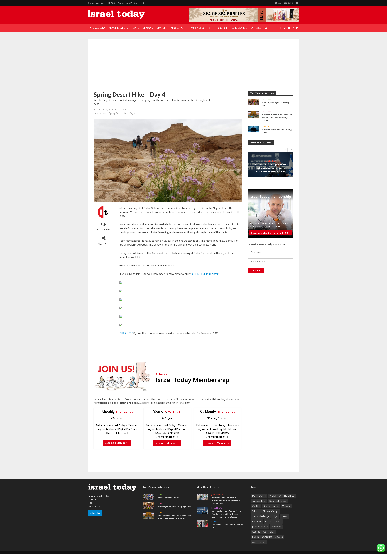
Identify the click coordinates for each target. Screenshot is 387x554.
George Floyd (259, 531)
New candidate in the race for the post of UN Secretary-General (277, 117)
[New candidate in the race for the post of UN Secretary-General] (253, 114)
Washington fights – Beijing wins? (275, 104)
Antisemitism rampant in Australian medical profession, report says (226, 500)
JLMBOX (111, 3)
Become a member (96, 3)
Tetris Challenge (260, 516)
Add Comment (103, 229)
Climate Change (271, 511)
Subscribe (95, 513)
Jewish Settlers (260, 526)
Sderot (255, 511)
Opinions (266, 99)
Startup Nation (271, 505)
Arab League (258, 541)
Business (257, 521)
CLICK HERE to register (205, 274)
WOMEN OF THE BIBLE (281, 495)
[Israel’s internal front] (148, 496)
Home (97, 113)
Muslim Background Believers (267, 536)
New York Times (277, 500)
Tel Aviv (286, 505)
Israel (104, 113)
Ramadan (276, 526)
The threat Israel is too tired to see (227, 526)
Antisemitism (259, 500)
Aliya (275, 516)
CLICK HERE (126, 333)
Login (142, 3)
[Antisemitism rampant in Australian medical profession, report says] (202, 496)
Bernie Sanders (273, 521)
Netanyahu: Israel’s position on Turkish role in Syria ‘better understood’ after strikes (270, 168)
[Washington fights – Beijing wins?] (253, 101)
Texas (284, 516)
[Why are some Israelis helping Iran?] (253, 128)
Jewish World (218, 494)
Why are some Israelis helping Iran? (277, 131)
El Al (272, 531)
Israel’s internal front (168, 497)
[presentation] (286, 150)
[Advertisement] (193, 68)
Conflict (266, 126)
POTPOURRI (259, 495)
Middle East (271, 160)
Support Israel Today (127, 3)
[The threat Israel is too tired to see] (202, 523)
